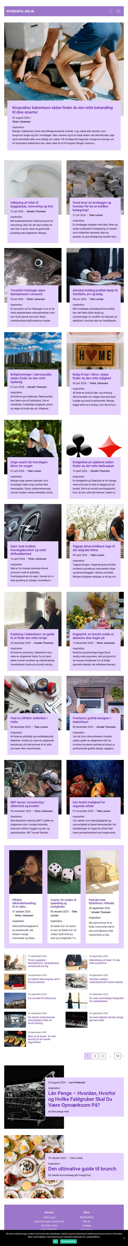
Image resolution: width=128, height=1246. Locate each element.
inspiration (18, 127)
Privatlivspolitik (68, 1241)
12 (117, 1056)
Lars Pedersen (77, 1082)
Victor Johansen (21, 121)
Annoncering (87, 1217)
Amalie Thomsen (36, 211)
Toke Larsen (96, 215)
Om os (86, 1221)
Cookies (86, 1225)
